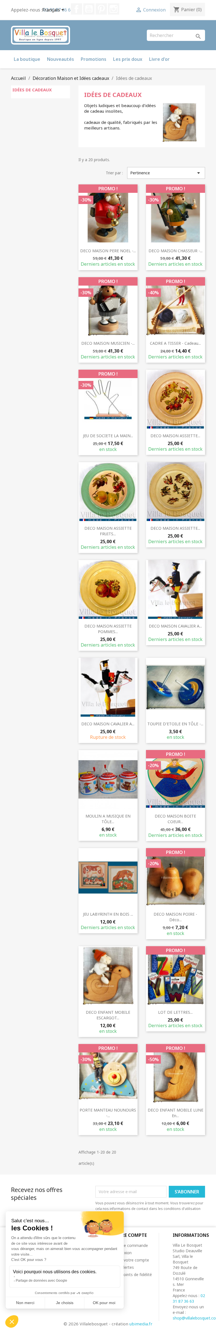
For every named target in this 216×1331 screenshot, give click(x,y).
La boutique (27, 59)
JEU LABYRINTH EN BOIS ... (108, 914)
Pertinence (166, 173)
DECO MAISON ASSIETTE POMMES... (108, 628)
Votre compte (129, 1235)
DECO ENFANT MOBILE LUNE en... (175, 1112)
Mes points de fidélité (132, 1274)
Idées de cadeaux (32, 89)
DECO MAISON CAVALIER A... (175, 626)
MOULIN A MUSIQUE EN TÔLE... (108, 818)
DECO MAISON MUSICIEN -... (108, 343)
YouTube (88, 9)
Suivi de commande (130, 1245)
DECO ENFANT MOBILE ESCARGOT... (108, 1015)
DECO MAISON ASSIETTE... (175, 435)
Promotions (93, 59)
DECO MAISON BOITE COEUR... (175, 818)
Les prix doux (127, 59)
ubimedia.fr (140, 1324)
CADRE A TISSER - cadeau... (175, 343)
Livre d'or (159, 59)
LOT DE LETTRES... (175, 1012)
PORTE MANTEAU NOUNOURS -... (108, 1112)
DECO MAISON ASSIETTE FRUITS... (108, 531)
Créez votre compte (130, 1260)
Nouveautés (60, 59)
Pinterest (101, 9)
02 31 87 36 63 (189, 1298)
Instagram (113, 9)
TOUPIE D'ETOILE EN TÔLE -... (175, 723)
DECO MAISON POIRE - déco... (175, 916)
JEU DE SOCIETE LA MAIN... (108, 435)
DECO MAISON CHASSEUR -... (175, 250)
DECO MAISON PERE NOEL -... (108, 250)
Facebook (76, 9)
